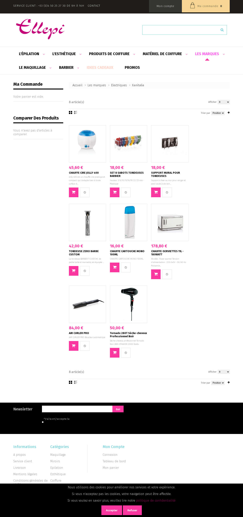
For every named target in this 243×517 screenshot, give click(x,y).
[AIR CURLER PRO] (87, 304)
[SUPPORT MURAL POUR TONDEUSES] (170, 144)
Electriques (119, 85)
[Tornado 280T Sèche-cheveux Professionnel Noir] (128, 304)
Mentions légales (25, 474)
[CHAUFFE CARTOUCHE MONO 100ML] (128, 222)
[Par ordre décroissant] (228, 112)
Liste (75, 112)
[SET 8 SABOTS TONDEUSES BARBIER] (128, 144)
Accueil (77, 85)
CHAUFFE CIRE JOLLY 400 (84, 172)
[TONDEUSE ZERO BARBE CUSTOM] (87, 222)
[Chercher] (222, 30)
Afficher (212, 102)
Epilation (56, 467)
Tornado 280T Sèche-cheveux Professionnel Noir (128, 335)
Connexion (110, 455)
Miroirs (55, 461)
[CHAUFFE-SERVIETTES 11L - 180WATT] (170, 222)
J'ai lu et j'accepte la (73, 418)
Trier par (205, 113)
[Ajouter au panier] (73, 192)
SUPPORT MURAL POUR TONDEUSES (165, 174)
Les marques (97, 85)
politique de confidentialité (155, 500)
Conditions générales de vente (30, 482)
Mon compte (165, 6)
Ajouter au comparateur (85, 192)
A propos (19, 455)
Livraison (19, 467)
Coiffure (55, 480)
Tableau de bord (114, 461)
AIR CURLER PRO (79, 333)
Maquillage (58, 455)
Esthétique (58, 474)
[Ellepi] (40, 29)
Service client (22, 461)
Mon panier (111, 467)
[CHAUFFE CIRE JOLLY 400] (87, 144)
